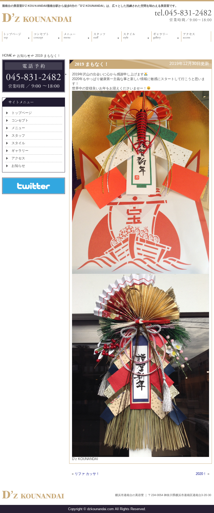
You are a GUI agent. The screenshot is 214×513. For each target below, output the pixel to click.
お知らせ (24, 56)
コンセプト (19, 120)
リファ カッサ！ (87, 474)
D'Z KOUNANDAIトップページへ (37, 17)
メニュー (18, 128)
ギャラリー (19, 151)
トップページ (21, 113)
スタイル (18, 143)
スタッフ (18, 135)
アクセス (18, 158)
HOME (7, 55)
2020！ (201, 474)
